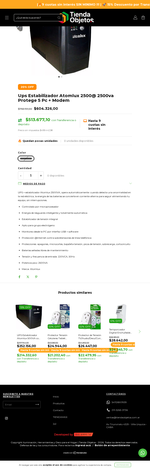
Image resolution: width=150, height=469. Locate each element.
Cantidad (25, 168)
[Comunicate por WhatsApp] (142, 453)
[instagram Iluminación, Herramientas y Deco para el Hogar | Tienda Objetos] (6, 418)
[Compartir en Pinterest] (36, 276)
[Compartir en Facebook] (19, 276)
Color (22, 152)
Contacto (58, 410)
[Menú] (7, 18)
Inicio (56, 396)
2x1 (54, 423)
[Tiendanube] (75, 453)
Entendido (123, 465)
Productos (58, 403)
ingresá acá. (83, 445)
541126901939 (119, 402)
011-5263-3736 (120, 410)
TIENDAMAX (60, 417)
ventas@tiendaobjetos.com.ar (123, 417)
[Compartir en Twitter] (28, 276)
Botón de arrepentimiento (112, 445)
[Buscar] (59, 17)
